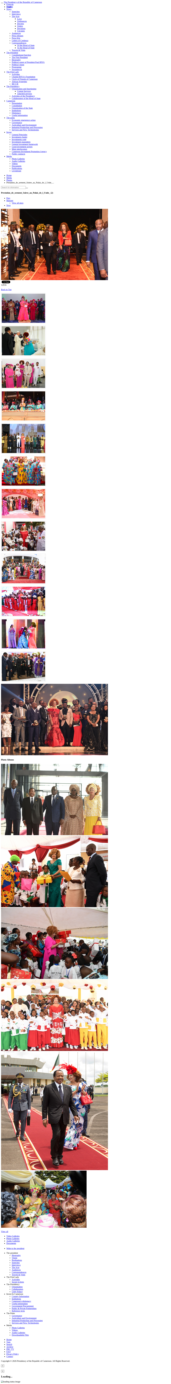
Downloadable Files (20, 1335)
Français (9, 4)
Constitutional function (21, 55)
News (8, 9)
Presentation (17, 103)
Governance (17, 122)
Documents (16, 166)
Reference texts (18, 1311)
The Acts (15, 16)
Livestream (16, 171)
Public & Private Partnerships (24, 1308)
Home (9, 175)
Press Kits (16, 38)
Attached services (24, 93)
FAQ (8, 1351)
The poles (10, 118)
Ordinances (22, 21)
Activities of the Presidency (23, 96)
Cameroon (10, 101)
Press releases (17, 36)
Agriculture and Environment (24, 125)
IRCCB (15, 84)
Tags (8, 1342)
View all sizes (17, 203)
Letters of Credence (20, 40)
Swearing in (17, 69)
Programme (17, 67)
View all (4, 1231)
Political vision (18, 65)
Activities (16, 74)
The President (12, 52)
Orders (20, 26)
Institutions (16, 110)
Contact (9, 1356)
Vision (14, 1258)
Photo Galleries (18, 159)
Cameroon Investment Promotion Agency (29, 151)
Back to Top (6, 289)
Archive (9, 1347)
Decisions (21, 28)
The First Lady (12, 72)
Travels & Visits (18, 50)
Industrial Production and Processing (27, 127)
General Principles (19, 134)
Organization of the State (22, 108)
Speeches (16, 11)
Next (8, 205)
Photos (9, 180)
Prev (8, 198)
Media (9, 156)
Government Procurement (23, 1306)
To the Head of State (25, 48)
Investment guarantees (21, 142)
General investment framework (25, 144)
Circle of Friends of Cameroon (25, 79)
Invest (8, 132)
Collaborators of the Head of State (26, 98)
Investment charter (19, 137)
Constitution (17, 106)
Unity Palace (17, 1291)
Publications (17, 168)
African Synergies (19, 81)
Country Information (20, 1296)
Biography (16, 60)
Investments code (19, 139)
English (9, 7)
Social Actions (18, 1282)
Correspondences (19, 43)
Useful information (20, 115)
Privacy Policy (12, 1354)
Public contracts (18, 154)
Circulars (21, 31)
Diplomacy (16, 113)
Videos (15, 163)
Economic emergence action (24, 120)
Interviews (16, 14)
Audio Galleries (18, 161)
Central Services (24, 91)
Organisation (17, 1287)
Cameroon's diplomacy (21, 1301)
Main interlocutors (19, 149)
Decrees (20, 24)
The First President (20, 57)
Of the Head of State (25, 45)
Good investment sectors (22, 147)
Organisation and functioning (24, 89)
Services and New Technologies (25, 130)
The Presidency (13, 86)
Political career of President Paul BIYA (28, 62)
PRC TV (10, 1349)
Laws (19, 19)
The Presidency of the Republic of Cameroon (23, 2)
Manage (9, 200)
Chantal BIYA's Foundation (23, 77)
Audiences (16, 33)
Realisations (17, 1260)
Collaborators (17, 1289)
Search (9, 1344)
